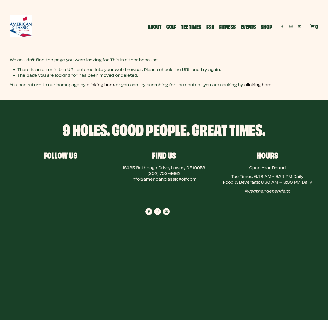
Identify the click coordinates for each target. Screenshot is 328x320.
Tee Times (191, 26)
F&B (210, 26)
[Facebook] (282, 26)
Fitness (227, 26)
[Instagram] (291, 26)
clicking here (100, 84)
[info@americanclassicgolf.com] (300, 26)
